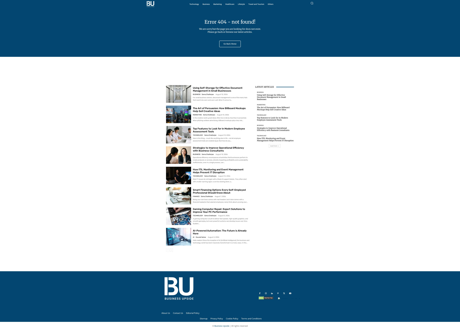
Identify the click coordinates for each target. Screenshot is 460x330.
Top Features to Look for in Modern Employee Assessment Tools (272, 119)
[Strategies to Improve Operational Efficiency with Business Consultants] (178, 155)
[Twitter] (284, 293)
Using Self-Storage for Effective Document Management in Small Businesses (217, 89)
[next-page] (171, 250)
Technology (198, 135)
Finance (196, 196)
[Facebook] (259, 293)
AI (193, 237)
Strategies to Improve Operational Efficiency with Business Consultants (218, 149)
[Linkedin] (272, 293)
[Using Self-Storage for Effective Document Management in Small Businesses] (178, 94)
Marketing (197, 115)
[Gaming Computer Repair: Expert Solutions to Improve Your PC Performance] (178, 216)
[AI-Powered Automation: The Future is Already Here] (178, 236)
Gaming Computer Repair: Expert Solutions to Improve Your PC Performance (219, 210)
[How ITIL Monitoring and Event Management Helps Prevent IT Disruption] (178, 175)
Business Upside (221, 326)
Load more (273, 146)
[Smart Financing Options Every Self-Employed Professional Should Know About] (178, 196)
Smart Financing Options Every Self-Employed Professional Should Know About (219, 191)
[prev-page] (167, 250)
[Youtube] (290, 293)
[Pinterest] (278, 293)
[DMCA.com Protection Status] (266, 299)
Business (196, 94)
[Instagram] (265, 293)
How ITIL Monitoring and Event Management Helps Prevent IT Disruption (218, 171)
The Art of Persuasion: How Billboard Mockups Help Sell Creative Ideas (219, 110)
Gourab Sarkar (201, 237)
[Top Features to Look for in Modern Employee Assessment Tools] (178, 134)
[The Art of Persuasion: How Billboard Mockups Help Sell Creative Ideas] (178, 114)
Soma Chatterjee (208, 94)
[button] (311, 3)
